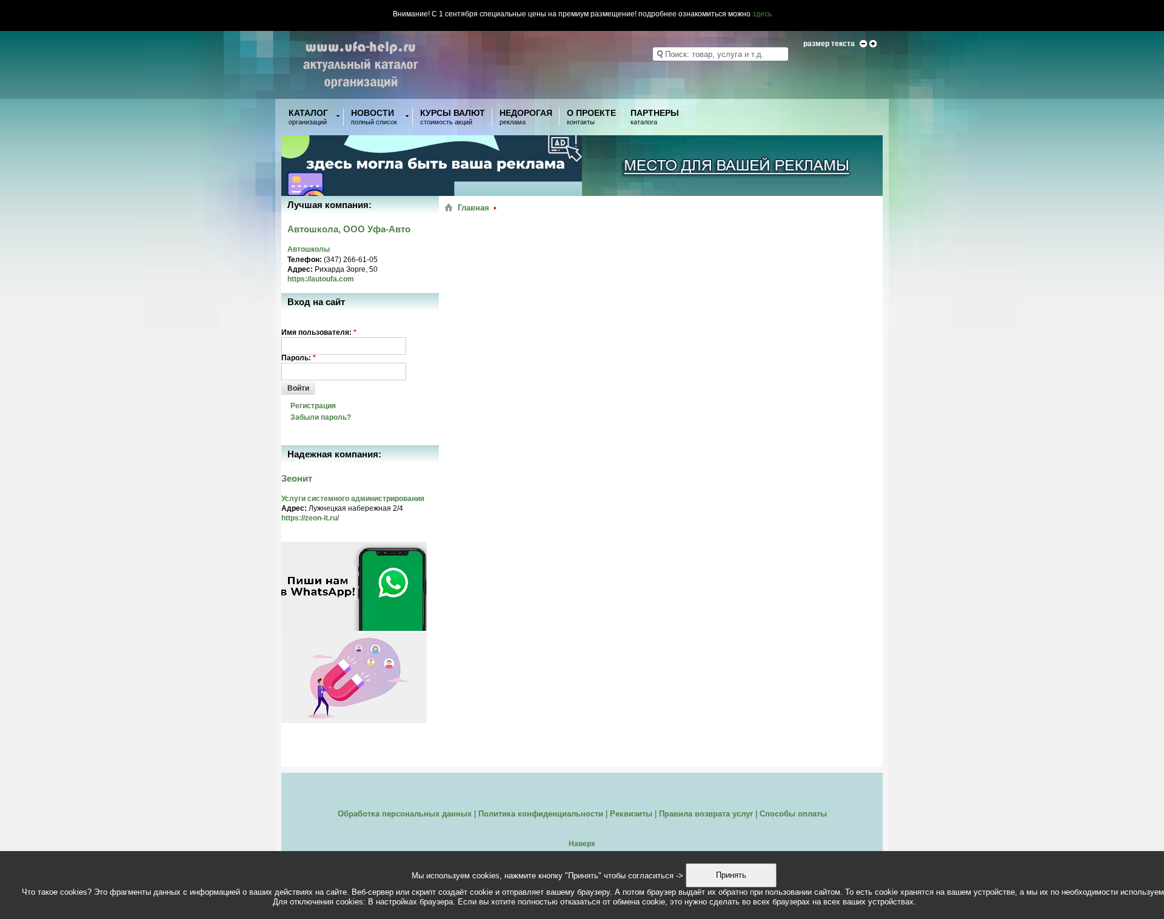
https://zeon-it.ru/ (310, 518)
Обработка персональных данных (405, 813)
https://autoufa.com (320, 279)
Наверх (582, 844)
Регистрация (313, 406)
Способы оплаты (793, 813)
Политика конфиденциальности (540, 813)
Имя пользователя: (318, 332)
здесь (762, 14)
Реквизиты (631, 813)
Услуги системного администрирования (352, 498)
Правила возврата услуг (706, 813)
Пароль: (298, 358)
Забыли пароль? (320, 417)
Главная (473, 207)
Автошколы (308, 249)
